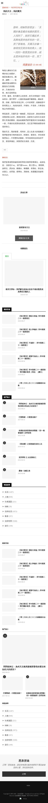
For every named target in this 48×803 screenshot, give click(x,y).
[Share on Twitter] (6, 185)
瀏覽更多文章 (24, 238)
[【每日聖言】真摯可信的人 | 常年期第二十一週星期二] (9, 359)
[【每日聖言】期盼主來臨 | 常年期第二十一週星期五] (9, 319)
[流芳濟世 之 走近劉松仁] (9, 460)
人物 (6, 497)
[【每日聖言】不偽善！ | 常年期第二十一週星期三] (9, 346)
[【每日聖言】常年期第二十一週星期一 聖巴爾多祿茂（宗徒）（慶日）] (9, 373)
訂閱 (24, 774)
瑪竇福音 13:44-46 (32, 64)
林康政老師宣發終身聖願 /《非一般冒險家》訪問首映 (31, 432)
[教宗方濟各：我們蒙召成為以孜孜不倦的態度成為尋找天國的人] (24, 273)
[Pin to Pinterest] (8, 185)
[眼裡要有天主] (24, 210)
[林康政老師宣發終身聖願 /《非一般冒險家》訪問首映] (9, 433)
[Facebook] (16, 785)
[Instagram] (21, 785)
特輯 (6, 506)
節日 (6, 526)
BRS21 (4, 14)
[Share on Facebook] (4, 185)
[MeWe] (28, 785)
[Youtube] (24, 785)
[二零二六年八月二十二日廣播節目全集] (9, 386)
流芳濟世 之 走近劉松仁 (27, 457)
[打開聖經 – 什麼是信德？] (9, 420)
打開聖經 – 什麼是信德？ (27, 417)
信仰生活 (8, 511)
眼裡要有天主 (24, 227)
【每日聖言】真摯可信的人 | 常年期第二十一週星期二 (31, 357)
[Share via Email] (11, 185)
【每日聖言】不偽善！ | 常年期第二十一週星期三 (31, 344)
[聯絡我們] (32, 785)
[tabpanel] (24, 278)
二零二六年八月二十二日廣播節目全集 (32, 384)
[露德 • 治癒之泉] (9, 474)
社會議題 (8, 502)
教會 (6, 516)
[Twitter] (18, 785)
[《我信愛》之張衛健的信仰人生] (9, 447)
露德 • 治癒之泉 (24, 471)
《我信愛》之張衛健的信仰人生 (30, 444)
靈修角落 (5, 7)
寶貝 (5, 149)
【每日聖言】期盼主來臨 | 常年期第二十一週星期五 (31, 317)
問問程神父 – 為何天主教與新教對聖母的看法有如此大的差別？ (32, 405)
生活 (6, 492)
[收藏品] (33, 78)
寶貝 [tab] (7, 256)
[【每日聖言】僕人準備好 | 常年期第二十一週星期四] (9, 332)
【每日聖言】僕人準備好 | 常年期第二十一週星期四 (31, 331)
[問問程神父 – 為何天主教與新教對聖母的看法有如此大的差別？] (9, 407)
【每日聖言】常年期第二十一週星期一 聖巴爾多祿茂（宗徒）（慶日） (32, 371)
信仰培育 (8, 521)
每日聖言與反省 (16, 7)
